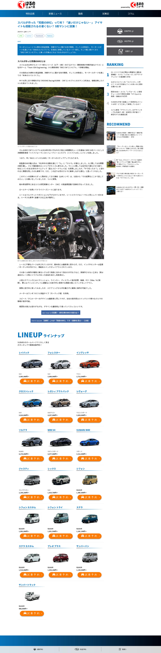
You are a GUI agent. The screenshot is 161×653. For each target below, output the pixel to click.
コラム (131, 13)
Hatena (49, 36)
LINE (20, 36)
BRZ (19, 41)
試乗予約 (33, 381)
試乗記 (105, 13)
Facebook (39, 36)
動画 (80, 13)
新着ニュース (55, 13)
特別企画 (30, 13)
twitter (29, 36)
